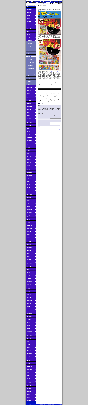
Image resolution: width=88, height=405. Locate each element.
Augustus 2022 (28, 330)
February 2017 (28, 233)
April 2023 (28, 341)
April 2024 (28, 359)
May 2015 (28, 202)
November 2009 (29, 105)
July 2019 (28, 275)
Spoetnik (29, 72)
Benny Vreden (30, 43)
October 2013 (28, 174)
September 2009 (29, 102)
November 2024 (29, 369)
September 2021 (29, 314)
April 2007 (28, 15)
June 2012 (28, 150)
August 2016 (28, 224)
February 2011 (28, 127)
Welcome (27, 7)
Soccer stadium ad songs (31, 74)
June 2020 (28, 292)
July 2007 (28, 20)
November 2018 (29, 264)
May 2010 (28, 114)
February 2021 (28, 303)
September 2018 (29, 261)
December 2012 (29, 159)
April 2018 (28, 253)
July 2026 (28, 399)
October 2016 (28, 227)
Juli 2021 (28, 311)
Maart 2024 (28, 358)
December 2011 (29, 142)
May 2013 (28, 167)
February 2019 (28, 268)
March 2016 (28, 217)
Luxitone (29, 78)
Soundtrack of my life (29, 8)
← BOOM (39, 129)
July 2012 (28, 152)
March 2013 (28, 164)
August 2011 (28, 136)
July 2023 (28, 346)
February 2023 (28, 339)
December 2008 (29, 89)
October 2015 (28, 211)
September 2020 (29, 296)
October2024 (28, 368)
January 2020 (28, 284)
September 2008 (29, 40)
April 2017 (28, 236)
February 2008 (28, 30)
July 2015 (28, 205)
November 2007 (29, 26)
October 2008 (28, 86)
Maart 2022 (28, 322)
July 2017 (28, 240)
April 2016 (28, 218)
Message (29, 50)
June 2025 (28, 380)
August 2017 (28, 242)
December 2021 (29, 318)
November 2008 (29, 87)
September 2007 (29, 23)
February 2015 (28, 198)
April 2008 (28, 33)
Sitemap (42, 404)
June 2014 (28, 186)
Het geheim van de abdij (31, 68)
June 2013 (28, 168)
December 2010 (29, 124)
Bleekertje (29, 81)
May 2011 (28, 131)
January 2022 (28, 319)
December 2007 (29, 27)
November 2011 (29, 140)
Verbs (29, 53)
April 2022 (28, 324)
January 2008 (28, 29)
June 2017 (28, 239)
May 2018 (28, 255)
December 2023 (29, 353)
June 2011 (28, 133)
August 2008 (28, 39)
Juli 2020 (28, 293)
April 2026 (28, 394)
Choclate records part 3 (31, 62)
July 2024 (28, 364)
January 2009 (28, 90)
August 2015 (28, 206)
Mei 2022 (28, 325)
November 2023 (29, 352)
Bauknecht (29, 47)
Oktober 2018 (28, 262)
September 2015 (29, 208)
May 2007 (28, 17)
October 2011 (28, 139)
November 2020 (29, 299)
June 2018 (28, 256)
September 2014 (29, 190)
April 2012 (28, 148)
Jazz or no (29, 46)
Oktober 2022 (28, 333)
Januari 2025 (28, 372)
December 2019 (29, 283)
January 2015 (28, 196)
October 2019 (28, 280)
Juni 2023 (28, 344)
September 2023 (29, 349)
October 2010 (28, 121)
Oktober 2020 (28, 297)
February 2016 (28, 215)
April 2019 (28, 271)
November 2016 (29, 228)
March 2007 (28, 14)
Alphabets (27, 402)
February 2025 (28, 374)
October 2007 (28, 24)
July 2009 (28, 99)
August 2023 (28, 347)
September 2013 (29, 173)
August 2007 (28, 21)
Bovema (29, 71)
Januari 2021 (28, 302)
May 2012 (28, 149)
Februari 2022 (28, 321)
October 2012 (28, 156)
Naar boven (60, 404)
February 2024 (28, 356)
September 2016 (29, 225)
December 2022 (29, 336)
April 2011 (28, 130)
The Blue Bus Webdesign (50, 404)
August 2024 (28, 365)
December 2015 (29, 212)
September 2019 (29, 278)
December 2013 (29, 177)
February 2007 (28, 12)
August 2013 (28, 171)
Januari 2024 (28, 355)
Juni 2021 (28, 309)
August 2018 (28, 259)
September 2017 (29, 243)
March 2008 (28, 32)
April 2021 (28, 306)
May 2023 (28, 343)
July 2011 (28, 134)
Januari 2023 (28, 337)
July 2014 (28, 187)
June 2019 (28, 274)
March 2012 (28, 146)
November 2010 (29, 123)
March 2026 (28, 393)
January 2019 (28, 267)
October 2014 (28, 192)
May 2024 (28, 361)
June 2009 (28, 98)
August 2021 (28, 312)
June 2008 (28, 36)
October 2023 (28, 350)
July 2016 (28, 222)
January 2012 (28, 143)
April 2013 (28, 165)
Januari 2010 (28, 108)
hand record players (54, 71)
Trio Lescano (30, 59)
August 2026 (28, 400)
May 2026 (28, 396)
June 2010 (28, 115)
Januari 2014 (28, 178)
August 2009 (28, 101)
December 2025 (29, 388)
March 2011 (28, 128)
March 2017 (28, 234)
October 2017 (28, 245)
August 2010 (28, 118)
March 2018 (28, 252)
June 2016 (28, 221)
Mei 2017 (28, 237)
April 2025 (28, 377)
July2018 (28, 258)
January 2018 (28, 249)
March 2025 (28, 375)
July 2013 (28, 170)
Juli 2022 (28, 328)
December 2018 (29, 265)
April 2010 (28, 112)
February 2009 (28, 92)
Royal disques (30, 75)
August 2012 (28, 153)
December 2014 (29, 195)
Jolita (29, 84)
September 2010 (29, 120)
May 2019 (28, 272)
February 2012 (28, 145)
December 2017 (29, 247)
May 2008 (28, 34)
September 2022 (29, 331)
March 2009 (28, 93)
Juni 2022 (28, 327)
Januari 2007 (28, 11)
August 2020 (28, 294)
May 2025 (28, 378)
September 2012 (29, 155)
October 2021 (28, 315)
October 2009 (28, 103)
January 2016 (28, 214)
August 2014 (28, 189)
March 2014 (28, 181)
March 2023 (28, 340)
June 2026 (28, 397)
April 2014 (28, 183)
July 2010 (28, 117)
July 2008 (28, 37)
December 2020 (29, 300)
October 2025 (28, 386)
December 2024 (29, 371)
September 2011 (29, 137)
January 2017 (28, 231)
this (53, 87)
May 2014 (28, 184)
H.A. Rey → (59, 129)
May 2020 (28, 290)
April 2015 (28, 200)
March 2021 (28, 305)
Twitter (56, 404)
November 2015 (29, 209)
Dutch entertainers (30, 65)
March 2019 (28, 269)
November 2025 (29, 387)
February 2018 (28, 250)
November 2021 (29, 316)
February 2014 (28, 180)
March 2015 (28, 199)
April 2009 (28, 95)
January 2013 (28, 161)
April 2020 (28, 289)
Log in (45, 404)
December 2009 (29, 106)
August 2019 (28, 277)
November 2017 (29, 246)
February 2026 (28, 391)
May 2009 (28, 96)
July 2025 (28, 381)
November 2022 (29, 334)
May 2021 (28, 308)
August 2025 (28, 383)
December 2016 (29, 230)
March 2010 (28, 111)
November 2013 (29, 175)
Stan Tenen (29, 52)
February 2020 (28, 286)
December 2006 (29, 9)
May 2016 (28, 220)
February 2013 (28, 162)
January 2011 (28, 126)
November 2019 (29, 281)
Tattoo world (29, 49)
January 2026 (28, 390)
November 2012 (29, 158)
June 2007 (28, 18)
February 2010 (28, 109)
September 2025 (29, 384)
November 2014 (29, 193)
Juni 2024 (28, 362)
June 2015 (28, 203)
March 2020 (28, 287)
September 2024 (29, 366)
